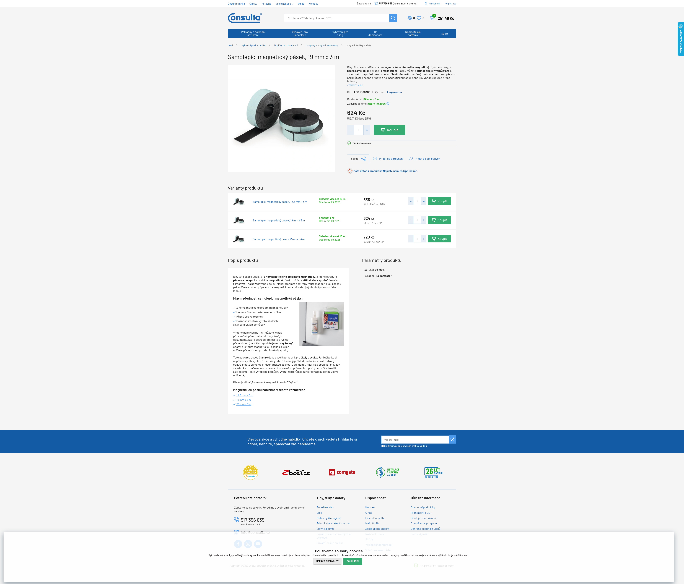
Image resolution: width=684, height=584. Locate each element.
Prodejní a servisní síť (424, 518)
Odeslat (452, 439)
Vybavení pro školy (340, 33)
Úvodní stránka (236, 3)
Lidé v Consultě (375, 518)
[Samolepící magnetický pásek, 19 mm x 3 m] (281, 118)
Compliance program (424, 523)
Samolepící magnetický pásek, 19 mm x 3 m (279, 220)
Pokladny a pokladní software (253, 33)
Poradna (266, 3)
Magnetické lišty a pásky (359, 45)
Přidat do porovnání (391, 158)
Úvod (230, 45)
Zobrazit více (355, 85)
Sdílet (354, 158)
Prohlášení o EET (421, 512)
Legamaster (394, 92)
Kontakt (313, 3)
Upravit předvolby (327, 561)
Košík (444, 17)
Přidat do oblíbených (427, 158)
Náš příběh (372, 523)
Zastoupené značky (377, 528)
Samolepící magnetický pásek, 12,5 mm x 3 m (280, 201)
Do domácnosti (375, 33)
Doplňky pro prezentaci (286, 45)
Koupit (392, 129)
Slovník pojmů (325, 528)
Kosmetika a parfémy (413, 33)
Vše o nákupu (283, 3)
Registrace (450, 3)
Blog (319, 512)
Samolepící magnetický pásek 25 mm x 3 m (279, 239)
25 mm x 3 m (243, 404)
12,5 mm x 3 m (244, 395)
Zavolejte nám (365, 3)
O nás (301, 3)
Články (253, 3)
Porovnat (414, 18)
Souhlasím (353, 561)
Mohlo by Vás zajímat (329, 518)
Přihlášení (434, 3)
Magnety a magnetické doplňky (322, 45)
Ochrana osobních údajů (426, 528)
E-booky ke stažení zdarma (333, 523)
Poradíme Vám (325, 507)
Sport (444, 33)
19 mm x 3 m (243, 399)
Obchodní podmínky (423, 507)
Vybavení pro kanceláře (300, 33)
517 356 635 (385, 3)
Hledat (393, 18)
